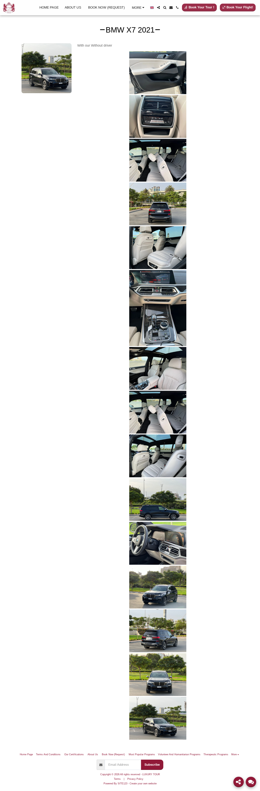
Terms (117, 778)
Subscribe (152, 764)
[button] (158, 7)
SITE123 (122, 783)
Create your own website (143, 783)
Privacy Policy (135, 778)
